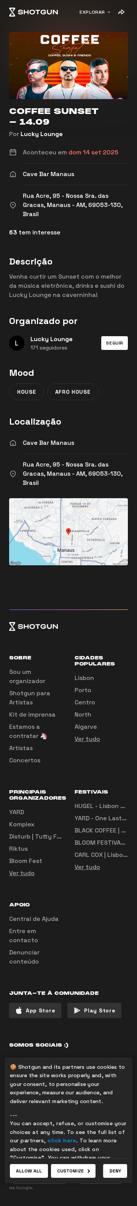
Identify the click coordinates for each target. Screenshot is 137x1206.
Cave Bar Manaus (48, 443)
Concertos (24, 760)
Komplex (21, 824)
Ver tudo (87, 739)
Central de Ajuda (34, 919)
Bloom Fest (25, 861)
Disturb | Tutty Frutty (40, 836)
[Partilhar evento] (121, 12)
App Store (40, 1010)
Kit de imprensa (32, 714)
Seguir (114, 343)
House (26, 391)
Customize (70, 1171)
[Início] (33, 12)
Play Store (99, 1010)
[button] (114, 343)
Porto (83, 690)
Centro (85, 702)
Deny (115, 1171)
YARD (16, 812)
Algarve (86, 727)
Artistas (21, 748)
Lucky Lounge (42, 134)
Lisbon (84, 678)
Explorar (92, 12)
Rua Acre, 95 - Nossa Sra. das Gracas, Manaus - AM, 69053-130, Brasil (73, 473)
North (83, 714)
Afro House (73, 391)
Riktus (18, 849)
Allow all (29, 1171)
